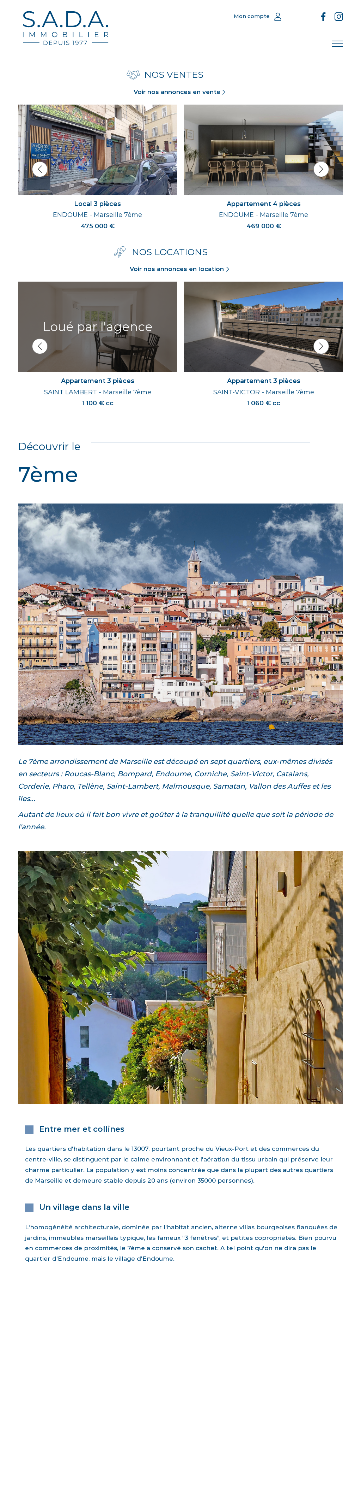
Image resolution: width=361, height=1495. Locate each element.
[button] (40, 169)
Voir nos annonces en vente (177, 91)
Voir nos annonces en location (177, 268)
